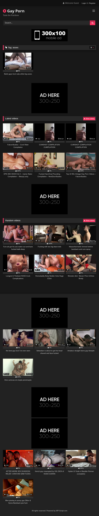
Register (92, 3)
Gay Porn (15, 10)
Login (84, 3)
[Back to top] (91, 508)
